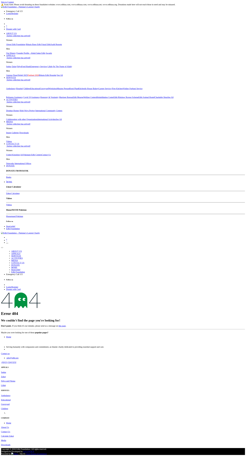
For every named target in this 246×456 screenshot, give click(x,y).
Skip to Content (7, 2)
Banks (8, 177)
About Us (5, 427)
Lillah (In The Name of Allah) (60, 66)
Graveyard (44, 88)
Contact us (5, 353)
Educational (35, 88)
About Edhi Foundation (15, 44)
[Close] (2, 247)
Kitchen (81, 88)
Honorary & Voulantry (49, 97)
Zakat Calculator (13, 193)
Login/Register (12, 13)
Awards (49, 53)
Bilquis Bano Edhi (33, 44)
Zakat (14, 66)
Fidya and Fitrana (8, 381)
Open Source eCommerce (36, 454)
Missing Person (63, 88)
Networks (10, 163)
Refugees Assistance (14, 97)
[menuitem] (11, 33)
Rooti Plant (73, 88)
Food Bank (25, 66)
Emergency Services (38, 66)
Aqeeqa (9, 75)
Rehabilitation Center (105, 97)
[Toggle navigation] (7, 243)
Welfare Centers (90, 97)
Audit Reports (56, 44)
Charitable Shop (161, 97)
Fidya (19, 66)
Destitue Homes (12, 111)
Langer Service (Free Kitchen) (111, 88)
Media (3, 440)
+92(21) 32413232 (8, 362)
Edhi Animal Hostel (147, 97)
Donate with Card (13, 29)
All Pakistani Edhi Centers (31, 155)
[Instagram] (6, 179)
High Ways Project (27, 111)
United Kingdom (13, 155)
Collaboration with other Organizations (22, 119)
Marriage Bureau (66, 97)
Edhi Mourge (78, 97)
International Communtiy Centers (48, 111)
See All (60, 75)
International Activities (47, 119)
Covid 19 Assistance (31, 97)
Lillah (3, 385)
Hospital (19, 88)
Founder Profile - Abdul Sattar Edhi (30, 53)
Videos (9, 141)
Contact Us (46, 155)
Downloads (24, 133)
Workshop (53, 88)
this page (62, 326)
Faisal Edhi (45, 44)
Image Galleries (12, 133)
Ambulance (11, 88)
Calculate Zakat (7, 436)
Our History (11, 53)
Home (8, 337)
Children (26, 88)
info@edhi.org (12, 358)
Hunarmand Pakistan (14, 216)
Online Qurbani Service (132, 88)
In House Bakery (92, 88)
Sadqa (8, 66)
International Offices (23, 163)
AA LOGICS (28, 451)
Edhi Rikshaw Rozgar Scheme (126, 97)
